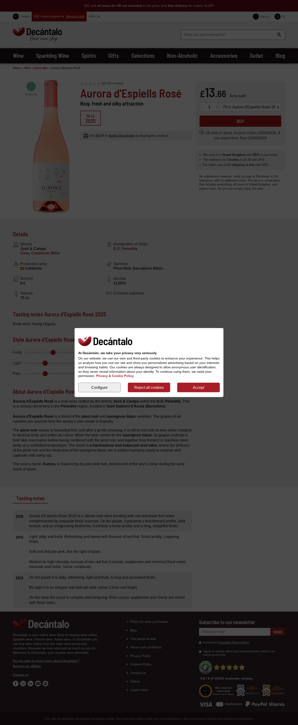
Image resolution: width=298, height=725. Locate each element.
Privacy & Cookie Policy (115, 376)
